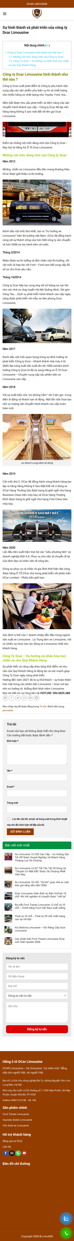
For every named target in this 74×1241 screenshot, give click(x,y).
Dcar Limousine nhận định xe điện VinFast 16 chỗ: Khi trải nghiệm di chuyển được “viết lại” (40, 895)
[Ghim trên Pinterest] (30, 698)
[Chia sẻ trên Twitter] (18, 698)
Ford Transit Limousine (16, 1114)
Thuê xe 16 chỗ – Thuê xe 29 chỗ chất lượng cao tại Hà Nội (40, 918)
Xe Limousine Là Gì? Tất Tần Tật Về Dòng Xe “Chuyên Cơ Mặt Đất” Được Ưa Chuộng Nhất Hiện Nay (40, 871)
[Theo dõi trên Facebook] (6, 1153)
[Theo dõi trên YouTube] (24, 1153)
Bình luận (13, 740)
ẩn (47, 45)
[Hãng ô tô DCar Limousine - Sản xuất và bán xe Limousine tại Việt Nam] (37, 14)
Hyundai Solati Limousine (17, 1119)
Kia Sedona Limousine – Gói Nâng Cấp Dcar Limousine (40, 929)
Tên (9, 770)
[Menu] (5, 13)
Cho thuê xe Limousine (16, 1125)
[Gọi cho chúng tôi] (18, 1153)
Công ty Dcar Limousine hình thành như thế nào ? (33, 52)
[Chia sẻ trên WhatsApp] (5, 698)
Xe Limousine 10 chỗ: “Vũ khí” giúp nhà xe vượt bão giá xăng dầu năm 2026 (42, 884)
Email (10, 786)
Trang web (12, 802)
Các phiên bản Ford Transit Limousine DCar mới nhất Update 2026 (40, 940)
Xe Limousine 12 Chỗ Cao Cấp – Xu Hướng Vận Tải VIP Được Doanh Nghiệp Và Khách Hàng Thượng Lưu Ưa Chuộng (42, 857)
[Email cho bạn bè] (24, 698)
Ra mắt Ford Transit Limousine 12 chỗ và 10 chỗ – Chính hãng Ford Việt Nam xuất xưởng (40, 906)
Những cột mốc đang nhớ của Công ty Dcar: (36, 56)
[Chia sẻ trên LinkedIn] (36, 698)
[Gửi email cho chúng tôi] (12, 1153)
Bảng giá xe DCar (12, 1141)
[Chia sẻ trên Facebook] (11, 698)
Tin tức (42, 706)
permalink (8, 710)
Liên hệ (7, 1146)
